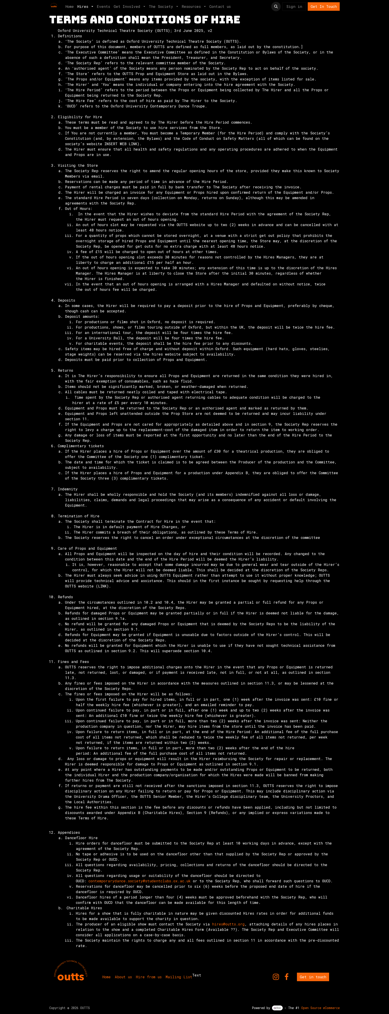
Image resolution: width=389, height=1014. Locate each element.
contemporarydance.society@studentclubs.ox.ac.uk (139, 880)
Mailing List (179, 976)
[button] (276, 6)
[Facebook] (286, 976)
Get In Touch (324, 6)
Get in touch (313, 976)
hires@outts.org (228, 924)
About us (123, 976)
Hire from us (149, 976)
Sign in (294, 6)
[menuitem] (70, 6)
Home (106, 976)
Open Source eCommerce (320, 1008)
